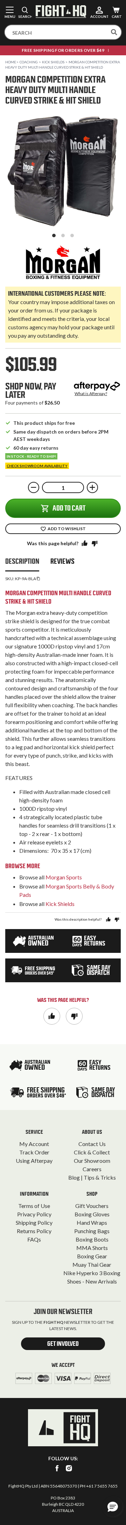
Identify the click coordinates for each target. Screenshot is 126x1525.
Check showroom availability (37, 466)
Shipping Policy (34, 1222)
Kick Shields (53, 62)
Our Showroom (92, 1160)
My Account (34, 1143)
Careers (92, 1169)
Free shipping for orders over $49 (63, 50)
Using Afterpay (34, 1160)
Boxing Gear (92, 1256)
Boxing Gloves (92, 1214)
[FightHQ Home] (63, 1427)
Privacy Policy (34, 1214)
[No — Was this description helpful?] (117, 919)
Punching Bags (92, 1231)
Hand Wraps (92, 1222)
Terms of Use (34, 1205)
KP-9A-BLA (25, 578)
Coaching (28, 62)
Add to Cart (68, 508)
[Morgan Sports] (63, 262)
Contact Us (92, 1143)
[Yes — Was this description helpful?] (108, 919)
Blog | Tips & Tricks (92, 1177)
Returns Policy (34, 1231)
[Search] (114, 32)
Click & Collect (92, 1152)
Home (10, 62)
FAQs (34, 1239)
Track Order (34, 1152)
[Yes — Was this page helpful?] (85, 543)
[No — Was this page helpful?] (94, 543)
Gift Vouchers (91, 1205)
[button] (112, 1506)
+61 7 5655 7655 (102, 1486)
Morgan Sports (64, 877)
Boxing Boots (92, 1239)
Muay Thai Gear (91, 1264)
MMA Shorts (92, 1247)
